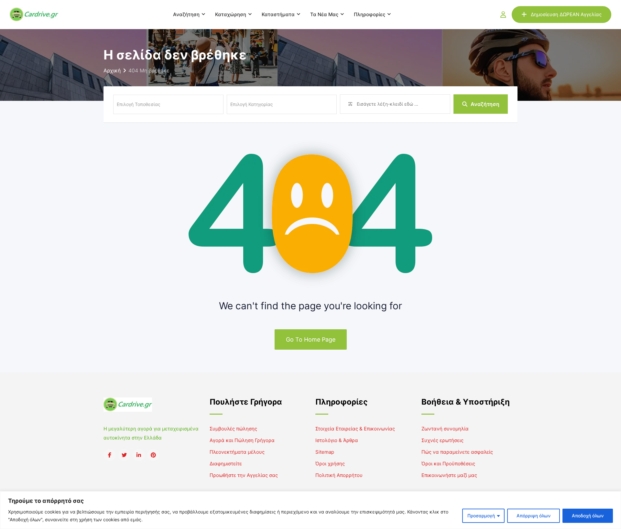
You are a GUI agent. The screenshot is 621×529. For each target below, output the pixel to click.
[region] (310, 510)
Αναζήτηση (186, 14)
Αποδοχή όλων (588, 515)
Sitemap (324, 452)
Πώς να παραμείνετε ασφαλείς (457, 452)
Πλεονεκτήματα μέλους (237, 452)
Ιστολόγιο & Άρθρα (336, 440)
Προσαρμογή (481, 515)
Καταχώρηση (230, 14)
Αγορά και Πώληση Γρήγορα (242, 440)
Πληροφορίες (369, 14)
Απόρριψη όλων (533, 515)
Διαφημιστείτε (226, 463)
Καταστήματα (278, 14)
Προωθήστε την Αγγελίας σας (244, 475)
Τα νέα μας (324, 14)
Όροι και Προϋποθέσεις (448, 463)
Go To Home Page (310, 339)
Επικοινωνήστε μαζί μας (449, 475)
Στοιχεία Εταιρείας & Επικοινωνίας (355, 429)
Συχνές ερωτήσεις (442, 440)
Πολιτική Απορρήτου (339, 475)
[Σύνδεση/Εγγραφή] (503, 14)
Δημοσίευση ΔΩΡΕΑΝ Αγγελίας (566, 14)
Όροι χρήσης (330, 463)
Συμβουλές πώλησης (233, 429)
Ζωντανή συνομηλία (445, 429)
